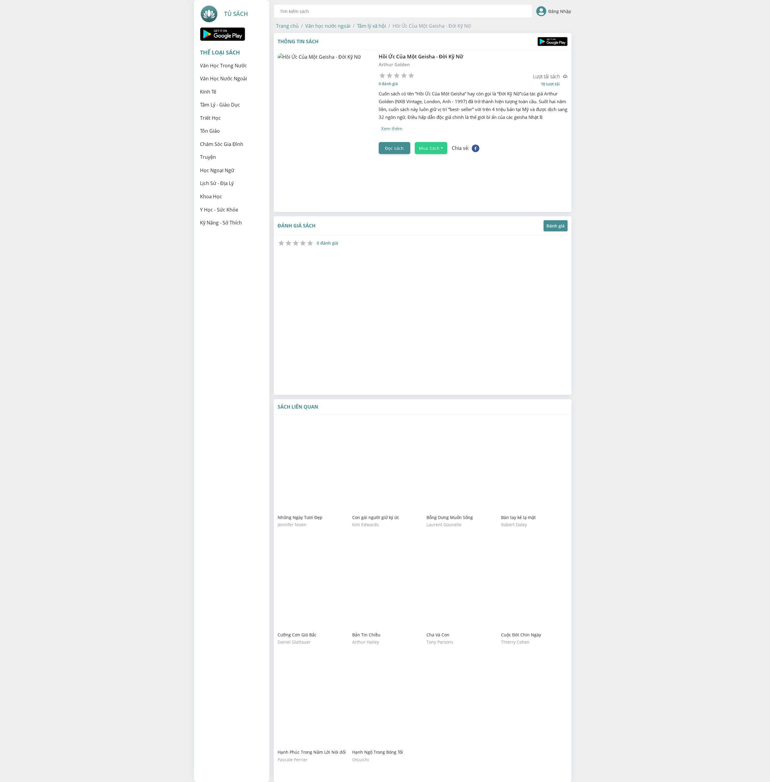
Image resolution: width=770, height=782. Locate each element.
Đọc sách (394, 148)
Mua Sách (429, 148)
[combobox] (403, 11)
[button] (287, 26)
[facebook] (475, 148)
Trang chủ (287, 26)
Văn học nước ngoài (327, 26)
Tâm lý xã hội (371, 26)
